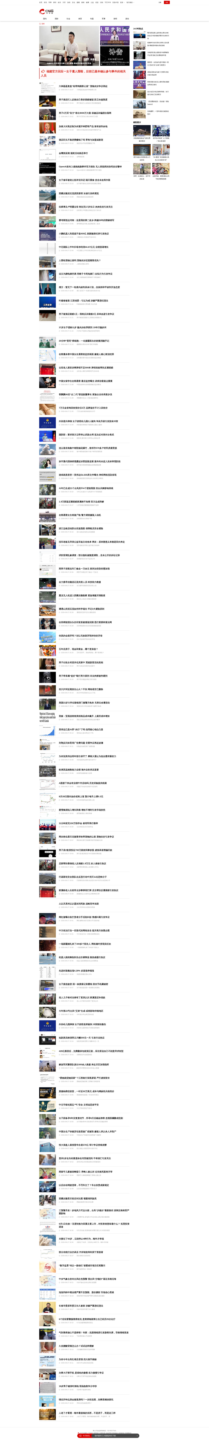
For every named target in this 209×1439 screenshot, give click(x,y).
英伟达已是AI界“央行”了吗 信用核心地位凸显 (81, 729)
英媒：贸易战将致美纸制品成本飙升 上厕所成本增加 (84, 716)
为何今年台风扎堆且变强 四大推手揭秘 (78, 1359)
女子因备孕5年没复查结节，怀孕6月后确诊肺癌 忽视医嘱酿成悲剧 (91, 1118)
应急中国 (115, 2)
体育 (80, 19)
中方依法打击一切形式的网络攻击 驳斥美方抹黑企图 (84, 930)
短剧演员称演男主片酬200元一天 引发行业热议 (81, 1038)
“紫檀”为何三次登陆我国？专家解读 (108, 1436)
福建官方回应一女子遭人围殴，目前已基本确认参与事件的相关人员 (83, 73)
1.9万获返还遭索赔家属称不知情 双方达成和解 (81, 501)
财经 (54, 2)
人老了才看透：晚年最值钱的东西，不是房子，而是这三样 (87, 1413)
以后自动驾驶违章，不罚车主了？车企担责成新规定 (84, 1185)
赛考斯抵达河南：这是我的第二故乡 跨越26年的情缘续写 (86, 220)
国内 (45, 19)
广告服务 (90, 1433)
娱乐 (59, 2)
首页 (40, 2)
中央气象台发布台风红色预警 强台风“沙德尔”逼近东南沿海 (87, 1279)
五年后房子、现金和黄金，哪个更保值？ (78, 649)
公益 (92, 2)
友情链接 (121, 1433)
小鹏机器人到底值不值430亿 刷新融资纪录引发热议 (84, 233)
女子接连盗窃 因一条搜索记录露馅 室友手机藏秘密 (83, 984)
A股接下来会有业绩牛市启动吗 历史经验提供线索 (83, 783)
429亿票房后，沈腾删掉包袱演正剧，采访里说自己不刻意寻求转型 (91, 1051)
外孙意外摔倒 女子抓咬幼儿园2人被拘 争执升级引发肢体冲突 (88, 421)
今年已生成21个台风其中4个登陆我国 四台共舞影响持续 (86, 488)
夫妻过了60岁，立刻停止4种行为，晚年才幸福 (81, 1239)
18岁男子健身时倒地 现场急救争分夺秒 (78, 1386)
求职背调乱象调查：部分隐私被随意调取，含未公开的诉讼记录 (89, 555)
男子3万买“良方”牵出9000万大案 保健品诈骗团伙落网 (85, 113)
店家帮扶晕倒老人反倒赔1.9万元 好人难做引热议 (82, 863)
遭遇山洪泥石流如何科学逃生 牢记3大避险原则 (81, 609)
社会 (68, 19)
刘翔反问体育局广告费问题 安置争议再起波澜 (81, 743)
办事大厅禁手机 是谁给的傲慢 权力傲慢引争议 (81, 1373)
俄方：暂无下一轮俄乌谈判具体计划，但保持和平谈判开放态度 (89, 287)
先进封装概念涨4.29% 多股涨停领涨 (76, 971)
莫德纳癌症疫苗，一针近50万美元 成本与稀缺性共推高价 (86, 1091)
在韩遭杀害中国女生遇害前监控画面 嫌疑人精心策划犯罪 (86, 354)
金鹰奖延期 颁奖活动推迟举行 (73, 153)
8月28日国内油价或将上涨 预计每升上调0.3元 (81, 796)
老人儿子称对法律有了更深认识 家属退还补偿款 (82, 997)
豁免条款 (115, 1433)
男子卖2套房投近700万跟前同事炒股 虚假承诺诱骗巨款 (85, 850)
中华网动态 (128, 1433)
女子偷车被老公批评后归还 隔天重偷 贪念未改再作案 (84, 180)
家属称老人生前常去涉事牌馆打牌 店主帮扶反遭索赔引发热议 (88, 890)
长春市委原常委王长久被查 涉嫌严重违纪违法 (81, 1306)
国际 (56, 19)
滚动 (127, 19)
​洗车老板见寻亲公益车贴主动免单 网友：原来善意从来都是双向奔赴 (92, 542)
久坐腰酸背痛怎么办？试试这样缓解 (76, 1346)
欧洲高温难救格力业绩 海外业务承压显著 (79, 769)
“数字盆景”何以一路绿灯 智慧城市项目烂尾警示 (82, 1265)
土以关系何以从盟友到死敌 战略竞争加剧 (79, 903)
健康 (87, 2)
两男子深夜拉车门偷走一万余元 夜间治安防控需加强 (84, 568)
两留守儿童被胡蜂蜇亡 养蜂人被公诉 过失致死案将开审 (85, 1172)
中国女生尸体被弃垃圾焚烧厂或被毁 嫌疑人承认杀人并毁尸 (87, 1131)
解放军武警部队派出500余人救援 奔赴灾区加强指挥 (84, 1064)
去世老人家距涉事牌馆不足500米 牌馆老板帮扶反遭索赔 (86, 367)
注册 (160, 2)
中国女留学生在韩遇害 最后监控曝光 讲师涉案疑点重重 (85, 381)
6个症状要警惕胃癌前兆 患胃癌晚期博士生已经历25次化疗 (87, 1319)
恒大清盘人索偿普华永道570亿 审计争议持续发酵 (83, 1145)
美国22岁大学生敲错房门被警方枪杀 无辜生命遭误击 (84, 702)
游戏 (68, 2)
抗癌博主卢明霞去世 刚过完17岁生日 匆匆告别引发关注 (86, 207)
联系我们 (96, 1433)
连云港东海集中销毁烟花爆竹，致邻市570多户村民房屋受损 (88, 448)
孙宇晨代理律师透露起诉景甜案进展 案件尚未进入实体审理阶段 (90, 461)
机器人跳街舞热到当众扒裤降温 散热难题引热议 (82, 957)
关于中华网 (83, 1433)
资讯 (45, 2)
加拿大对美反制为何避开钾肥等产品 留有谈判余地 (83, 126)
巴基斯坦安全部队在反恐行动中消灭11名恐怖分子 (83, 877)
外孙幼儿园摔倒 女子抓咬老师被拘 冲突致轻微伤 (82, 1024)
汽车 (64, 2)
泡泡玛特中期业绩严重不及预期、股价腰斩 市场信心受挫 (86, 1292)
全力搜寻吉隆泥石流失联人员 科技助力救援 (80, 582)
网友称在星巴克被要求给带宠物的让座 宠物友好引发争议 (86, 836)
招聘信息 (102, 1433)
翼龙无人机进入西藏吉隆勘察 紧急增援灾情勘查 (82, 595)
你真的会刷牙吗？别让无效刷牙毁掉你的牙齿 (80, 635)
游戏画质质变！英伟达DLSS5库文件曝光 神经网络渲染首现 (87, 475)
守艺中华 (108, 2)
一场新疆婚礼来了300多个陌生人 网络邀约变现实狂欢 (85, 944)
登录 (167, 2)
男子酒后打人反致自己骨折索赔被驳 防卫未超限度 (83, 99)
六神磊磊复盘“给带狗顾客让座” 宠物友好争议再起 (83, 86)
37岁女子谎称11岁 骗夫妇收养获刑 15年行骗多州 (82, 327)
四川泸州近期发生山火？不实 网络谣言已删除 (81, 689)
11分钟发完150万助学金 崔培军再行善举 (78, 823)
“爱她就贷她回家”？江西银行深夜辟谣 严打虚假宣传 (84, 1078)
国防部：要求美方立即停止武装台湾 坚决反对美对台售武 (86, 434)
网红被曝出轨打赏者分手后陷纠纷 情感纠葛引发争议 (84, 917)
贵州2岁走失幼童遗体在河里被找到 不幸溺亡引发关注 (85, 1158)
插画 (82, 2)
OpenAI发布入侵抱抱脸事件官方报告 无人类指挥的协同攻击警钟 (90, 166)
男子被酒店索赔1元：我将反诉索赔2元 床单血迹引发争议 (86, 314)
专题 (92, 19)
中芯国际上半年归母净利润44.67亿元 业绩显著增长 (84, 247)
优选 (96, 2)
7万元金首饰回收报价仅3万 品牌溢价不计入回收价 (83, 408)
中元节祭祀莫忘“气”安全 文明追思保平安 (79, 1105)
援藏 (78, 2)
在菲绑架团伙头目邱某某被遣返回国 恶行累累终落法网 (85, 622)
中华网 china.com (47, 11)
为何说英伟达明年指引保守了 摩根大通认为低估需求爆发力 (87, 756)
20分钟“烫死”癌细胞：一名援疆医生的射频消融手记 (84, 341)
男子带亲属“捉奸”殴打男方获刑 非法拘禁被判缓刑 (83, 676)
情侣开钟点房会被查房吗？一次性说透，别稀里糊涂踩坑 (86, 1399)
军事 (50, 2)
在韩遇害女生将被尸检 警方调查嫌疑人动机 (80, 515)
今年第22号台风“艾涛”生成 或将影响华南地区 (81, 1011)
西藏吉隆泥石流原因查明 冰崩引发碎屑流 (79, 193)
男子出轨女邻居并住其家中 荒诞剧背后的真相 (81, 662)
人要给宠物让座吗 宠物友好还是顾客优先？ (80, 260)
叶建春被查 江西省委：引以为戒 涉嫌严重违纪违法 (83, 300)
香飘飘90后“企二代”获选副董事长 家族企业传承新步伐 (85, 394)
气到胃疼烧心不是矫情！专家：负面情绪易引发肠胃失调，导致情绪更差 (94, 1332)
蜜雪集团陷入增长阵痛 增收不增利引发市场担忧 (82, 810)
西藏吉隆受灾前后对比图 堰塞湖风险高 (78, 1198)
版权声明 (108, 1433)
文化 (73, 2)
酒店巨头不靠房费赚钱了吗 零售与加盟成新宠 (81, 140)
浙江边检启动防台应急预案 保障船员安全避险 (81, 528)
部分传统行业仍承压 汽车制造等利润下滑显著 (81, 1252)
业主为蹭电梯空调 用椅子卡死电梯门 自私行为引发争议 (85, 274)
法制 (101, 2)
